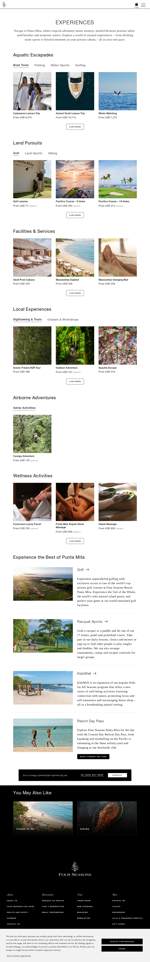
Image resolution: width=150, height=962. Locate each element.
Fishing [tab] (40, 65)
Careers (11, 918)
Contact (117, 775)
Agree (122, 949)
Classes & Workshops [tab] (62, 319)
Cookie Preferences (122, 942)
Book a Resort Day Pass (93, 757)
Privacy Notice (13, 956)
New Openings (85, 906)
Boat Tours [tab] (21, 65)
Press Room (84, 901)
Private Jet (119, 901)
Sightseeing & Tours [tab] (27, 319)
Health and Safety (17, 912)
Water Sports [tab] (60, 65)
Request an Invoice (53, 901)
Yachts (116, 906)
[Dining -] (107, 818)
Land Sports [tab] (33, 153)
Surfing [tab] (80, 65)
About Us (12, 901)
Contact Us (13, 924)
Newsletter (83, 918)
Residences (118, 912)
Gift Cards (118, 924)
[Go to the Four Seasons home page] (4, 4)
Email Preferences (53, 912)
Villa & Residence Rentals (127, 918)
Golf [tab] (16, 153)
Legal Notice (25, 956)
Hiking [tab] (52, 153)
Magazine (82, 912)
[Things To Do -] (43, 818)
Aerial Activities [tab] (24, 408)
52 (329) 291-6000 (92, 775)
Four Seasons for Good (20, 906)
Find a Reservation (53, 906)
